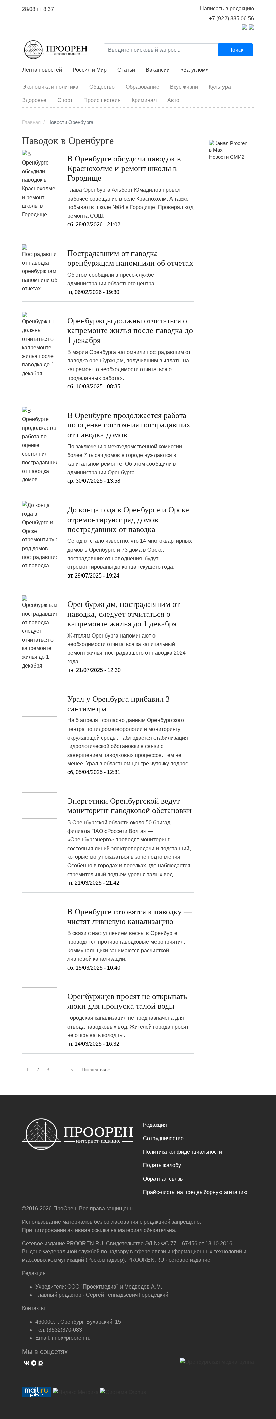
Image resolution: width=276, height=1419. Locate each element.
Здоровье (34, 100)
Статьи (126, 70)
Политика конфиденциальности (182, 1152)
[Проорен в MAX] (251, 26)
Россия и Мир (90, 70)
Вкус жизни (184, 87)
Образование (142, 87)
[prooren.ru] (77, 1136)
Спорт (65, 100)
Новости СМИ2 (226, 157)
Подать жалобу (162, 1165)
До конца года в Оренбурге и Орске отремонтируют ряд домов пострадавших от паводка (128, 519)
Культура (220, 87)
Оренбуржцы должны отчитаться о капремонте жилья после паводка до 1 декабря (130, 330)
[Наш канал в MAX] (39, 1362)
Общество (102, 87)
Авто (173, 100)
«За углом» (194, 70)
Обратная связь (163, 1179)
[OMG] (217, 1364)
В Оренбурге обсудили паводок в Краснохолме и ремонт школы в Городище (124, 168)
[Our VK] (25, 1362)
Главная (31, 122)
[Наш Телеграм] (32, 1362)
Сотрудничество (163, 1138)
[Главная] (54, 50)
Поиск (235, 50)
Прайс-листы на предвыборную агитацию (195, 1192)
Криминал (144, 100)
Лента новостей (42, 70)
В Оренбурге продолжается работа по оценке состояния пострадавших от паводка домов (129, 425)
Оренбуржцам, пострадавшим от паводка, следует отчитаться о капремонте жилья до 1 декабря (123, 614)
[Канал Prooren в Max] (229, 146)
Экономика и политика (50, 87)
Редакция (155, 1125)
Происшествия (102, 100)
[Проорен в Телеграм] (244, 26)
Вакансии (158, 70)
